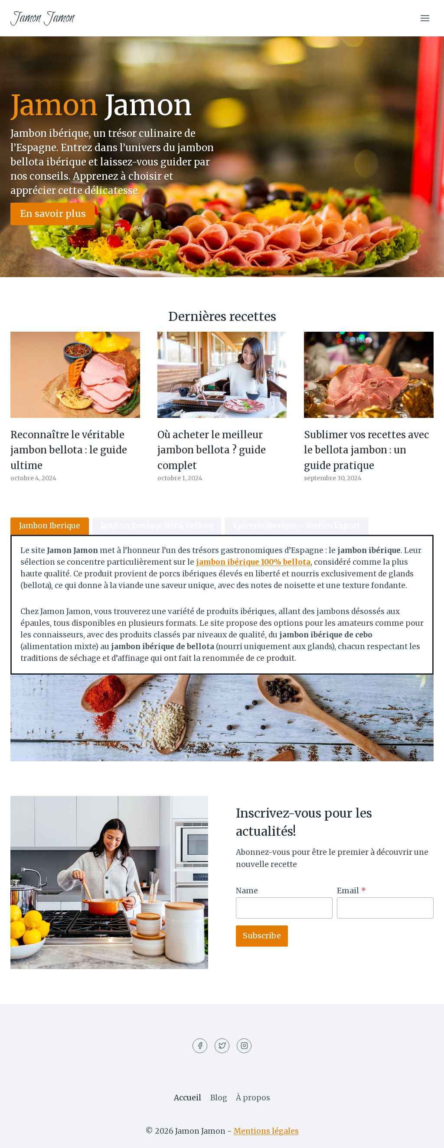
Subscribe (262, 936)
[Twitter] (222, 1045)
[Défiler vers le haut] (422, 1135)
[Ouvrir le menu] (425, 18)
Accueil (187, 1098)
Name (247, 891)
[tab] (49, 526)
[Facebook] (200, 1045)
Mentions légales (266, 1131)
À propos (253, 1098)
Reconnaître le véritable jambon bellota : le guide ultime (68, 450)
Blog (218, 1098)
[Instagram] (244, 1045)
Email (351, 891)
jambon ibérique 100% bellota (253, 562)
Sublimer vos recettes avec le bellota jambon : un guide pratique (366, 450)
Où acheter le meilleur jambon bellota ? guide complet (211, 450)
